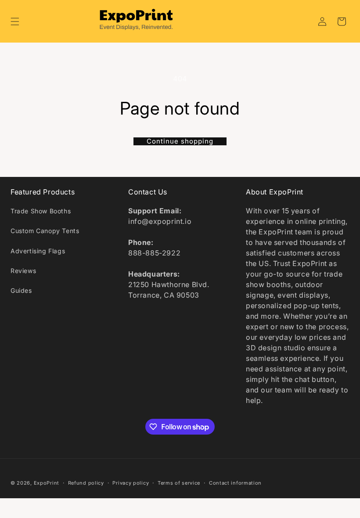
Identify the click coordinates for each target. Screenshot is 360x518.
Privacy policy (130, 483)
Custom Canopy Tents (45, 230)
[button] (15, 21)
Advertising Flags (38, 251)
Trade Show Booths (41, 211)
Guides (21, 290)
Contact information (235, 483)
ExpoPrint (46, 483)
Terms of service (179, 483)
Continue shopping (180, 141)
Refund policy (86, 483)
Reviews (23, 270)
